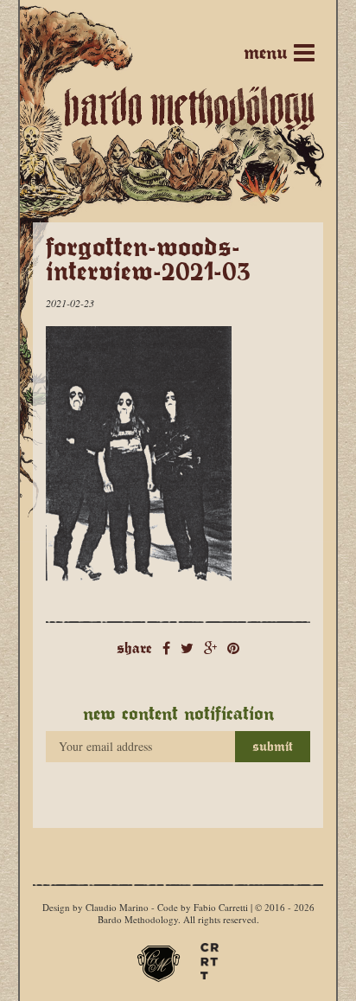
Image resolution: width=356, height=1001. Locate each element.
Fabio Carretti (221, 907)
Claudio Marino (117, 907)
